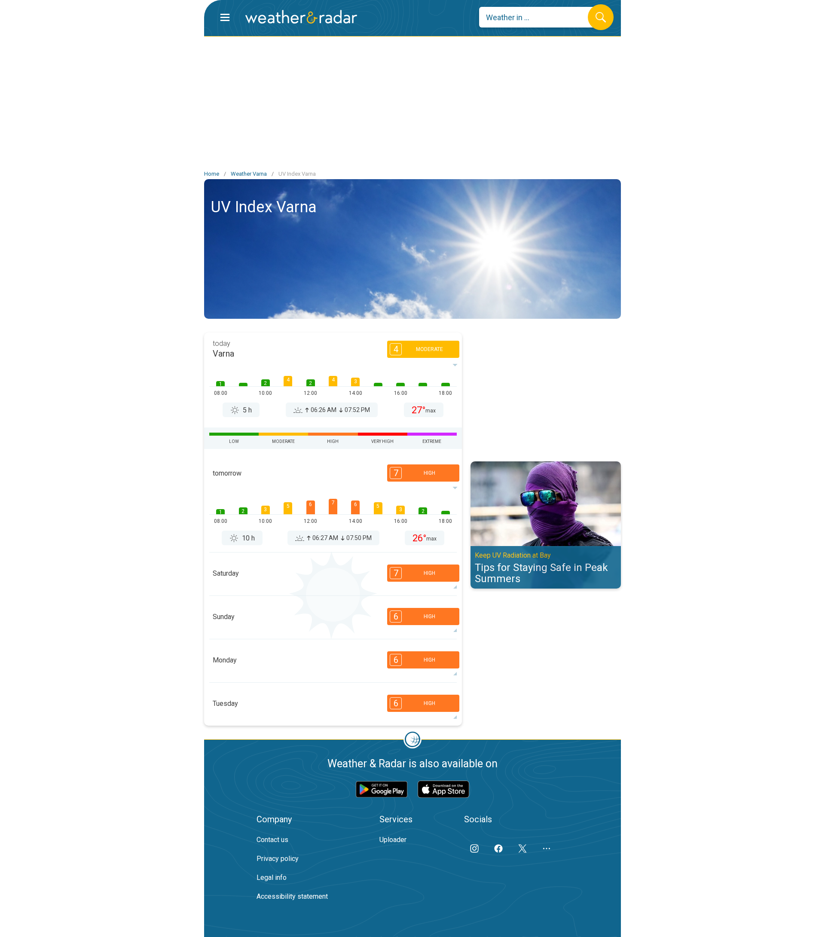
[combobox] (540, 17)
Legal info (272, 877)
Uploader (392, 840)
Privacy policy (278, 859)
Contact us (272, 840)
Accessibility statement (292, 896)
